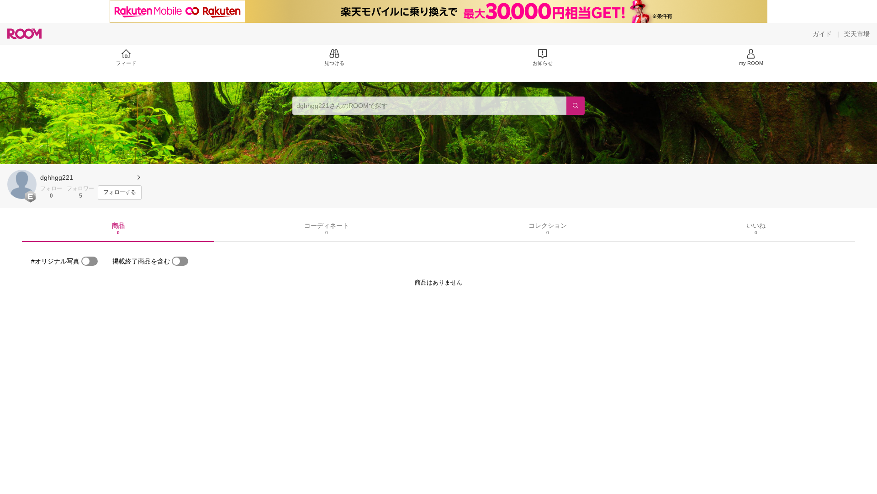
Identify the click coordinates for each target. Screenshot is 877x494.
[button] (22, 184)
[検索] (575, 106)
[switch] (89, 261)
